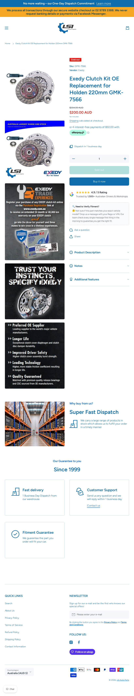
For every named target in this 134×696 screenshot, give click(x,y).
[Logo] (67, 28)
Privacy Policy (12, 618)
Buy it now (99, 181)
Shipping (73, 120)
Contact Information (15, 646)
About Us (10, 610)
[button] (127, 28)
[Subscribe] (125, 615)
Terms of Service (14, 625)
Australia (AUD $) (17, 673)
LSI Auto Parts (123, 680)
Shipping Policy (13, 639)
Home (7, 43)
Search (8, 603)
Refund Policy (12, 632)
